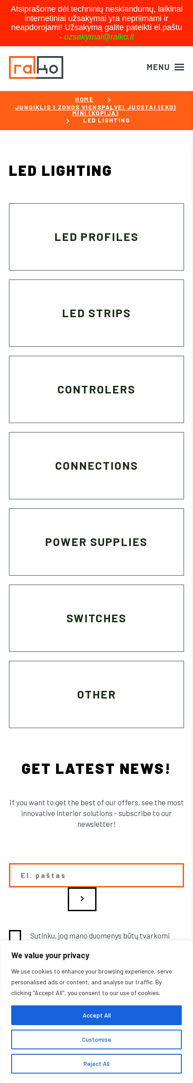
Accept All (97, 1015)
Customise (96, 1039)
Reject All (96, 1063)
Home (84, 99)
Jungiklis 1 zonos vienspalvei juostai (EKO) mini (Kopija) (95, 110)
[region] (96, 1011)
